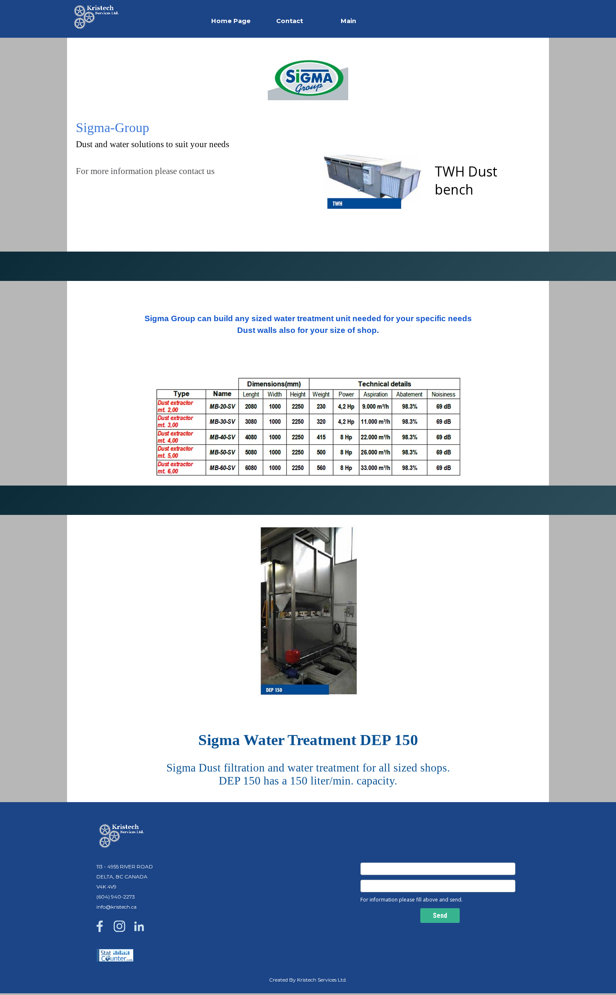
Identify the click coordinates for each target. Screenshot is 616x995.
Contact (289, 21)
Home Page (231, 21)
